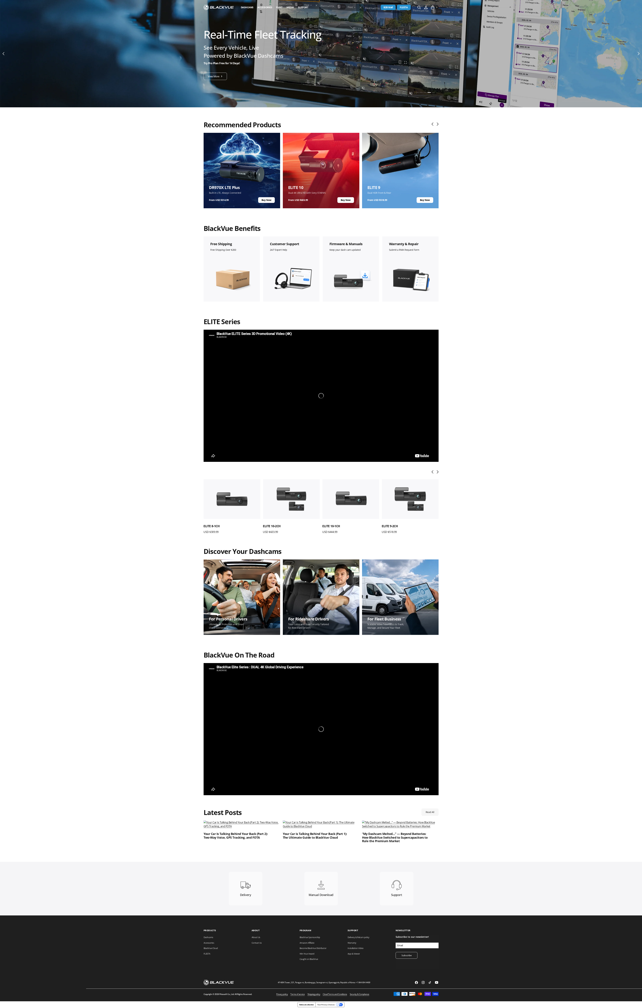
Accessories (264, 7)
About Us (256, 937)
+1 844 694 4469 (363, 982)
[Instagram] (423, 982)
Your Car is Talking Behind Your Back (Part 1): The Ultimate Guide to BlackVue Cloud (315, 835)
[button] (425, 7)
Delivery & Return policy (358, 937)
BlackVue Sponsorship (310, 937)
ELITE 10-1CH (272, 526)
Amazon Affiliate (307, 942)
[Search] (419, 7)
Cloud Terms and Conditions (335, 994)
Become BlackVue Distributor (313, 948)
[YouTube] (437, 982)
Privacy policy (282, 994)
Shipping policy (313, 994)
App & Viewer (354, 953)
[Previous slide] (433, 124)
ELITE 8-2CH (390, 526)
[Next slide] (437, 124)
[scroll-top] (636, 1002)
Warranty (352, 942)
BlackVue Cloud (211, 948)
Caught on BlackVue (309, 959)
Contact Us (257, 942)
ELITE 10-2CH (213, 526)
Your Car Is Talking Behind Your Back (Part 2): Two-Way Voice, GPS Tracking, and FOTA (236, 835)
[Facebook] (416, 982)
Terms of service (297, 994)
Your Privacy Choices (326, 1005)
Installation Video (356, 948)
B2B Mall (388, 7)
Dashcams (247, 7)
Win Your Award (307, 953)
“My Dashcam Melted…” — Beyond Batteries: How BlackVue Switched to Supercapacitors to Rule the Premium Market (395, 837)
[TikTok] (430, 982)
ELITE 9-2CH (331, 526)
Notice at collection (306, 1005)
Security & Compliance (359, 994)
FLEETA (404, 7)
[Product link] (232, 499)
